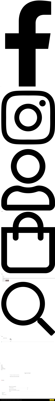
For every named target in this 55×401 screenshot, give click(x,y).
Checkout (7, 280)
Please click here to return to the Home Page (14, 376)
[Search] (10, 339)
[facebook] (28, 86)
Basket (4, 280)
